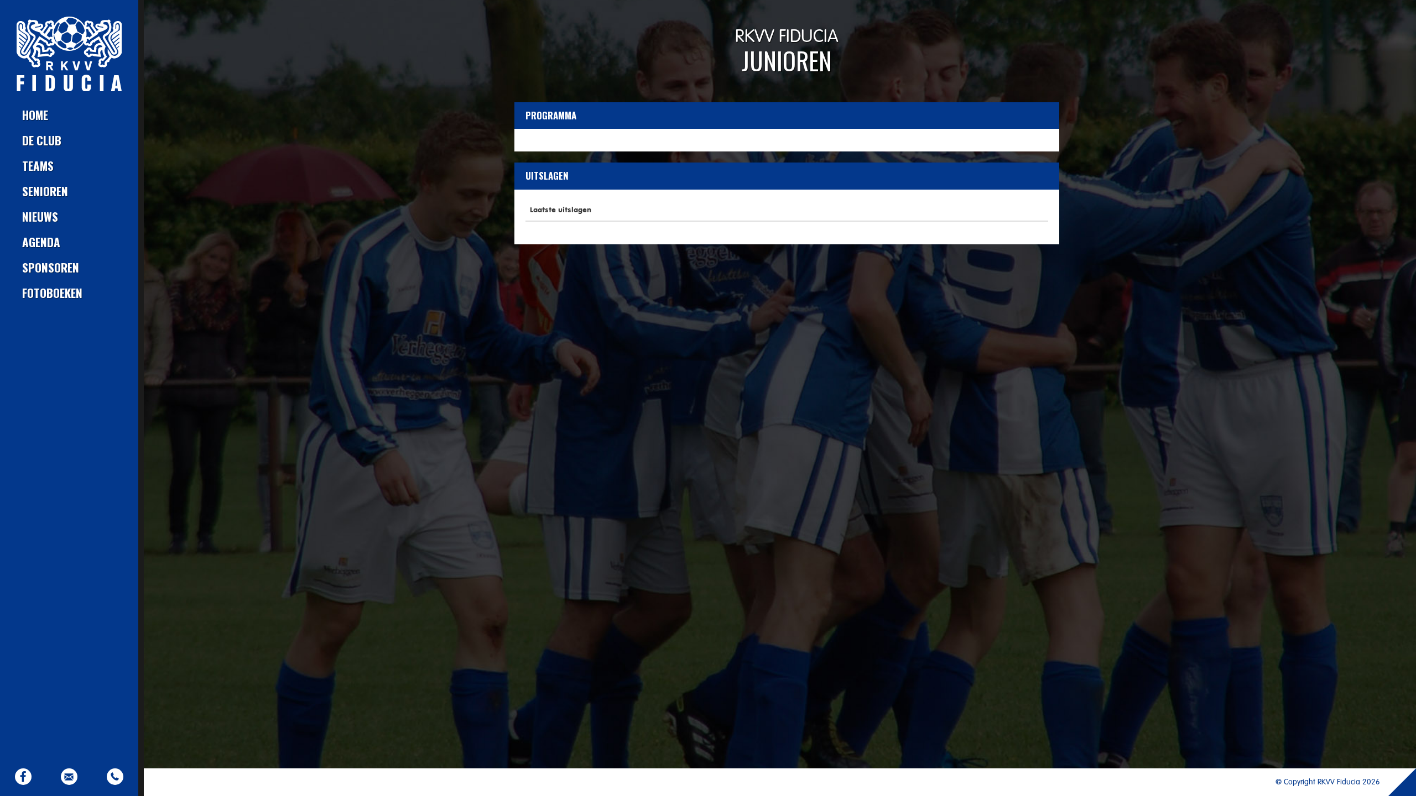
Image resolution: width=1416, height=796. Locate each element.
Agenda (41, 241)
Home (35, 114)
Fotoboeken (52, 292)
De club (41, 140)
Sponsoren (50, 267)
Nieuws (40, 216)
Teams (38, 165)
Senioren (45, 191)
